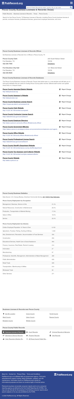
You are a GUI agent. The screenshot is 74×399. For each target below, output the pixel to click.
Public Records (7, 14)
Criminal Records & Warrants (61, 332)
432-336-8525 (7, 73)
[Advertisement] (37, 34)
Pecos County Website (11, 158)
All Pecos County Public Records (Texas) (38, 339)
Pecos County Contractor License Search (18, 114)
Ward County (7, 317)
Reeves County (54, 317)
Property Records (34, 335)
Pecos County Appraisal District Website (17, 89)
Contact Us (12, 374)
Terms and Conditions (33, 374)
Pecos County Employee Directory (15, 120)
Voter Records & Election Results (15, 339)
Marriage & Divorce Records (14, 335)
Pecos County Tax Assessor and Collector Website (21, 152)
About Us (5, 374)
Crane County (30, 314)
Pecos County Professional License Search (18, 139)
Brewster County (8, 321)
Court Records (33, 332)
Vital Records (56, 335)
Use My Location (10, 314)
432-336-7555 (7, 64)
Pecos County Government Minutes (16, 127)
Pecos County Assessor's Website (15, 95)
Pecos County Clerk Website (13, 108)
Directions (51, 64)
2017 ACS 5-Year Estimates (51, 197)
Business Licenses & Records (14, 332)
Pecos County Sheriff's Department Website (19, 145)
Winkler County (30, 321)
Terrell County (53, 314)
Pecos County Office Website (13, 133)
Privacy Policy (21, 374)
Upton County (30, 317)
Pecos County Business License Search (17, 102)
